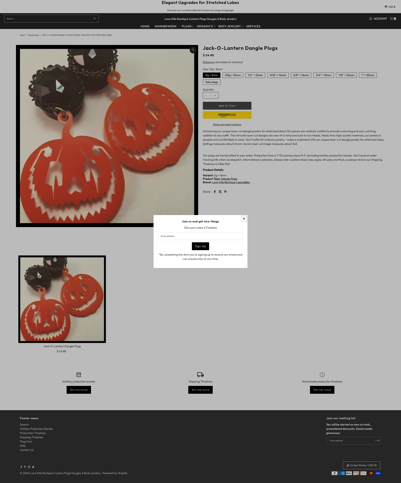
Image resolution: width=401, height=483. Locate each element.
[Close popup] (244, 218)
